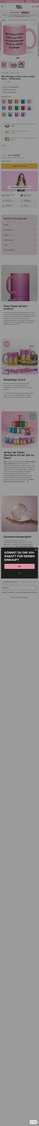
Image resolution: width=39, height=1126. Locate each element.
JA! (19, 566)
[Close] (36, 549)
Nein (19, 573)
